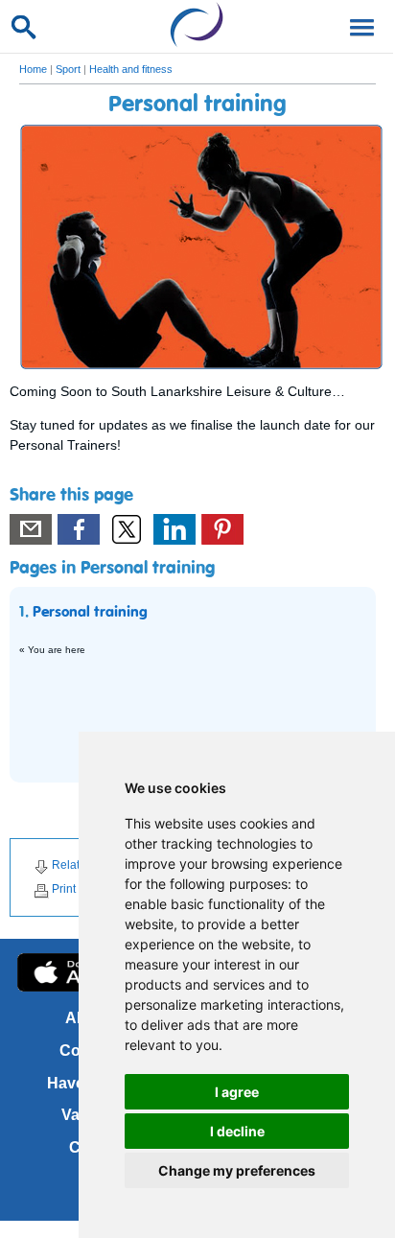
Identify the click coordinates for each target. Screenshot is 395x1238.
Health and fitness (131, 69)
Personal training (90, 612)
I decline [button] (237, 1131)
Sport (68, 69)
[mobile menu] (358, 26)
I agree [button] (237, 1092)
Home (33, 69)
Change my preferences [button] (236, 1170)
